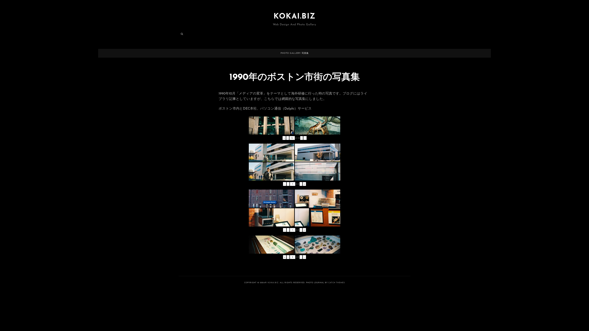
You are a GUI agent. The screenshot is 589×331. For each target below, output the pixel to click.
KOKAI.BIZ (294, 16)
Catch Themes (336, 283)
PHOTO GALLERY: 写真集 (295, 53)
